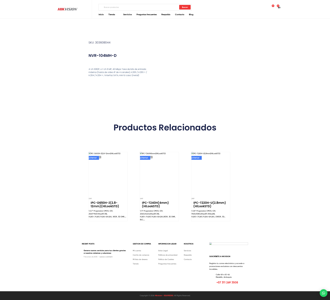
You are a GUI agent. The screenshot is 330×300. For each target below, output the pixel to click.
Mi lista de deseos (140, 259)
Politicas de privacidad (167, 255)
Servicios (127, 14)
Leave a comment (106, 257)
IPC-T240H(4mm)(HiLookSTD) (155, 204)
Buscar (185, 7)
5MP (90, 199)
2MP (192, 199)
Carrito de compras (141, 255)
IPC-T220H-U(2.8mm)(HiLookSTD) (209, 204)
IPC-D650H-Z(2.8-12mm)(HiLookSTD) (105, 204)
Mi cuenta (137, 250)
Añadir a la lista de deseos (101, 176)
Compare (108, 176)
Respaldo (165, 14)
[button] (323, 293)
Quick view (114, 176)
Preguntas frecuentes (147, 14)
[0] (270, 7)
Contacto (179, 14)
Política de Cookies (166, 259)
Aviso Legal (163, 250)
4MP (141, 199)
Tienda (111, 14)
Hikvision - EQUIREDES (164, 295)
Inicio (101, 14)
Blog (191, 14)
